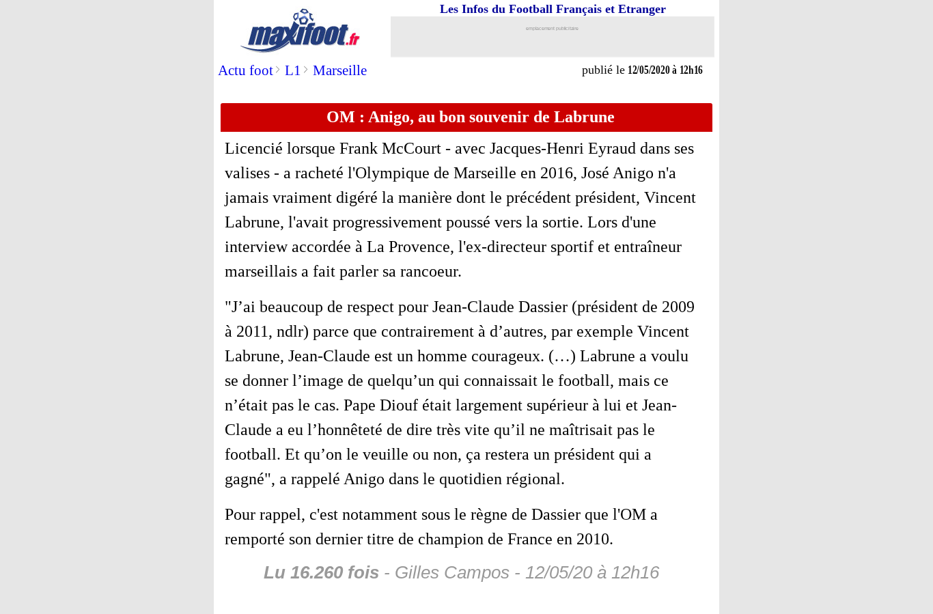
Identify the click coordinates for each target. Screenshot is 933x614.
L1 (293, 70)
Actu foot (245, 70)
